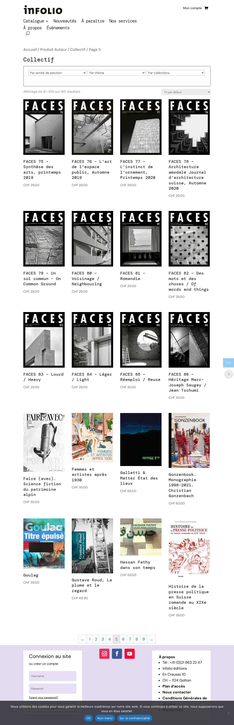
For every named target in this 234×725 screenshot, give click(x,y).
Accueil (30, 49)
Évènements (58, 28)
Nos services (123, 21)
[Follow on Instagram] (104, 654)
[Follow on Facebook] (117, 654)
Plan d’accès (173, 686)
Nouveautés (64, 21)
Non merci (104, 718)
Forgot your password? (43, 697)
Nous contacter (176, 692)
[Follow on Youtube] (130, 654)
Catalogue (33, 21)
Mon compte (192, 8)
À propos (32, 28)
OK (88, 718)
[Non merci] (228, 713)
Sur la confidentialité (135, 718)
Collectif (77, 49)
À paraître (92, 21)
